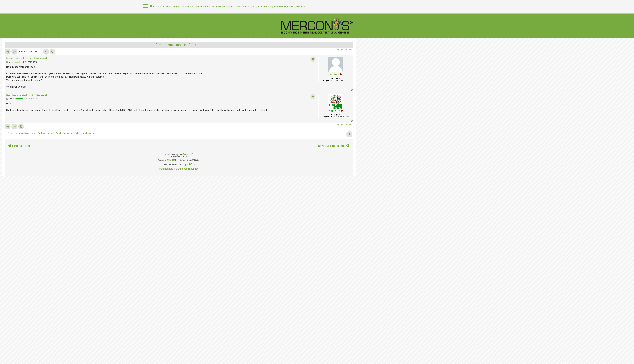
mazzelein (334, 75)
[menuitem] (331, 146)
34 (340, 115)
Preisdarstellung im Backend (179, 45)
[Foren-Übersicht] (317, 26)
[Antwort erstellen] (8, 52)
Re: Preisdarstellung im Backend (26, 95)
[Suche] (46, 52)
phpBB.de (190, 164)
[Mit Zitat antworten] (312, 59)
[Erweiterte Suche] (52, 52)
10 (340, 78)
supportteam (334, 111)
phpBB (170, 159)
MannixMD (187, 154)
